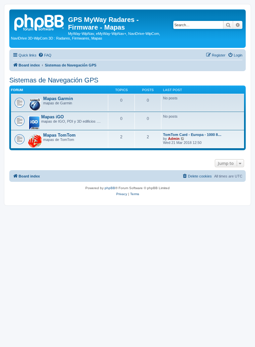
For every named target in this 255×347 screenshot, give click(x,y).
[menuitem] (44, 55)
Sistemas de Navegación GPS (53, 80)
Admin (174, 139)
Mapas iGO (52, 116)
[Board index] (39, 21)
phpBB (110, 188)
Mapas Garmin (58, 98)
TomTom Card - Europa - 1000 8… (192, 135)
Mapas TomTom (59, 135)
